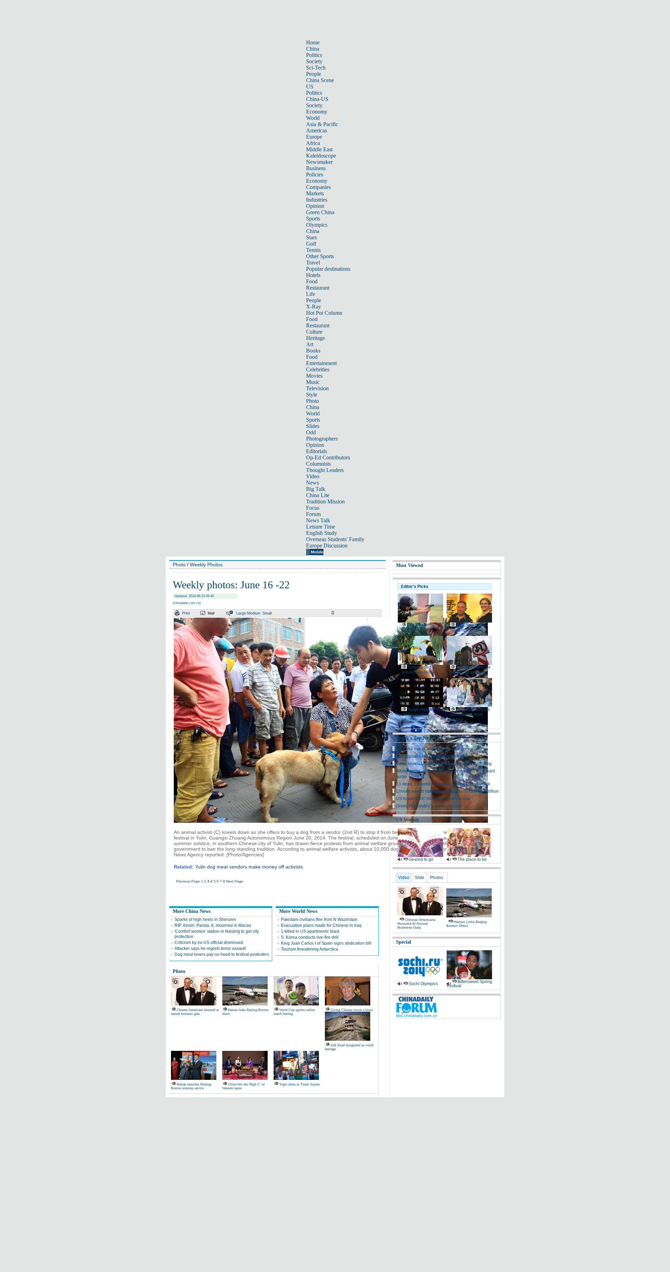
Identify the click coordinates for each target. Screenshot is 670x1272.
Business (316, 168)
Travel (313, 263)
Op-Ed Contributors (328, 457)
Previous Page (188, 881)
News (312, 483)
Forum (313, 514)
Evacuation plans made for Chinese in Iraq (321, 925)
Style (311, 395)
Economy (316, 112)
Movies (314, 376)
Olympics (316, 225)
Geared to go (421, 859)
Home (313, 42)
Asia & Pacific (322, 124)
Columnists (318, 464)
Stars (311, 237)
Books (313, 351)
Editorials (316, 451)
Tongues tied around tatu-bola (417, 670)
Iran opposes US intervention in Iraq (430, 756)
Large (241, 613)
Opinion (315, 206)
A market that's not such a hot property (470, 670)
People (313, 74)
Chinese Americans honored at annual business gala (195, 1012)
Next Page (234, 881)
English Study (321, 533)
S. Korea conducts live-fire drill (309, 937)
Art (309, 344)
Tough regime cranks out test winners (417, 714)
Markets (315, 193)
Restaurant (317, 288)
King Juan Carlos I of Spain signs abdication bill (326, 943)
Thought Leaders (325, 470)
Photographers (322, 439)
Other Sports (320, 256)
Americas (316, 130)
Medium (253, 613)
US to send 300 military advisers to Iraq (433, 798)
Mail (211, 613)
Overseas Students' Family (335, 539)
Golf (311, 244)
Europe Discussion (327, 545)
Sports (313, 218)
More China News (191, 911)
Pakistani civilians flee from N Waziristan (319, 919)
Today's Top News (415, 738)
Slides (312, 426)
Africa (313, 143)
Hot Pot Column (324, 313)
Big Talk (315, 489)
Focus (312, 508)
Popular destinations (328, 269)
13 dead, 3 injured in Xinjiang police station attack (443, 784)
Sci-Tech (316, 68)
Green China (320, 212)
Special (403, 942)
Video (312, 476)
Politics (314, 55)
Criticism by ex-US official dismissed (208, 942)
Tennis (313, 250)
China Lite (317, 495)
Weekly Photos (206, 564)
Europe (314, 137)
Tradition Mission (325, 501)
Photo (312, 401)
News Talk (318, 520)
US (309, 86)
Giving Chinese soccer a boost (351, 1010)
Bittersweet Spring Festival (469, 983)
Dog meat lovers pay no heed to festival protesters (221, 954)
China (312, 49)
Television (317, 388)
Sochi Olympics (423, 983)
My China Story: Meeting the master (468, 627)
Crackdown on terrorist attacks (417, 627)
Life (310, 294)
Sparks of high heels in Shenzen (205, 919)
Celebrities (317, 369)
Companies (318, 187)
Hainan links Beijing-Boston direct (466, 924)
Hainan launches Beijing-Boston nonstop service (191, 1086)
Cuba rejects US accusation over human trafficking (444, 763)
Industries (316, 200)
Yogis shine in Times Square (299, 1084)
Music (313, 382)
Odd (311, 432)
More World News (298, 911)
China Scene (320, 80)
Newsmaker (319, 162)
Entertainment (321, 363)
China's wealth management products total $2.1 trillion (447, 791)
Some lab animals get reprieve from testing (470, 714)
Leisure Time (320, 527)
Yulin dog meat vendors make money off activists (249, 867)
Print (186, 613)
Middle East (319, 149)
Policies (314, 174)
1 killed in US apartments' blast (310, 931)
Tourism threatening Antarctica (309, 949)
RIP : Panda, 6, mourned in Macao (212, 925)
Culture (314, 332)
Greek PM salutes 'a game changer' (429, 806)
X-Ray (313, 307)
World (313, 118)
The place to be (472, 859)
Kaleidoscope (321, 156)
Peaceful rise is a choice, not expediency (434, 749)
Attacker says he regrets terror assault (210, 948)
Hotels (313, 275)
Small (266, 613)
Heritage (315, 338)
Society (314, 61)
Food (312, 281)
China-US (317, 99)
